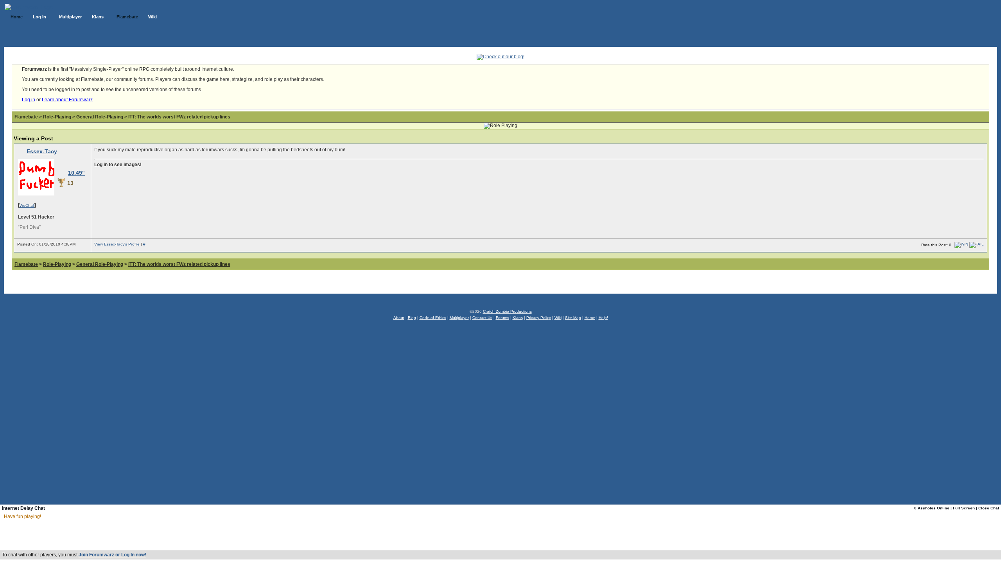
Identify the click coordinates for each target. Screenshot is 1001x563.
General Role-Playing (99, 117)
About (398, 318)
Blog (412, 318)
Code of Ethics (433, 318)
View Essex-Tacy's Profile (117, 244)
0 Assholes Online (931, 508)
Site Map (573, 318)
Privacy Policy (538, 318)
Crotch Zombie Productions (507, 311)
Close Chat (988, 508)
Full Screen (964, 508)
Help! (603, 318)
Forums (502, 318)
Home (590, 318)
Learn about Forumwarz (67, 99)
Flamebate (26, 117)
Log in (28, 99)
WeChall (27, 205)
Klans (518, 318)
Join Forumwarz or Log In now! (112, 555)
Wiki (557, 318)
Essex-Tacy (42, 151)
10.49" (76, 173)
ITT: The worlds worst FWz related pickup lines (179, 117)
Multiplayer (459, 318)
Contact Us (482, 318)
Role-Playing (57, 117)
